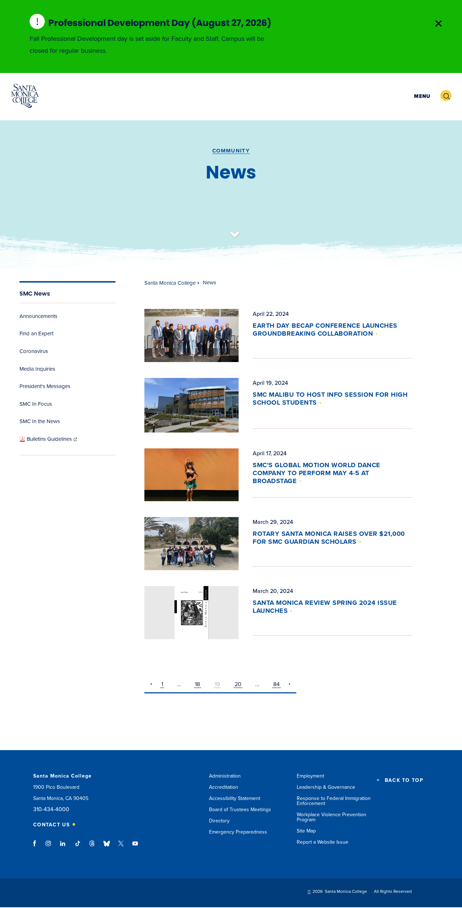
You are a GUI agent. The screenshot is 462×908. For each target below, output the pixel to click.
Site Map (306, 831)
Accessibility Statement (234, 798)
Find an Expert (36, 333)
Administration (225, 776)
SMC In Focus (35, 404)
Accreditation (223, 787)
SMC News (34, 293)
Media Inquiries (37, 369)
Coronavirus (33, 351)
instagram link (48, 847)
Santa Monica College (170, 283)
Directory (219, 821)
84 (276, 684)
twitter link (121, 847)
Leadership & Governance (326, 787)
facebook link (36, 847)
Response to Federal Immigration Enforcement (334, 800)
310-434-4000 (51, 810)
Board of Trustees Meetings (240, 809)
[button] (421, 96)
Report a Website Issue (322, 842)
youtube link (135, 847)
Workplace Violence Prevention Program (331, 817)
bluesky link (106, 847)
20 (238, 684)
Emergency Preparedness (238, 832)
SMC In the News (39, 421)
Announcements (38, 316)
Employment (310, 776)
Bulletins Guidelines (52, 439)
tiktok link (78, 847)
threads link (92, 847)
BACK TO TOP (404, 780)
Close (438, 23)
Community (231, 150)
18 (197, 684)
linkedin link (63, 847)
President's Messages (44, 386)
